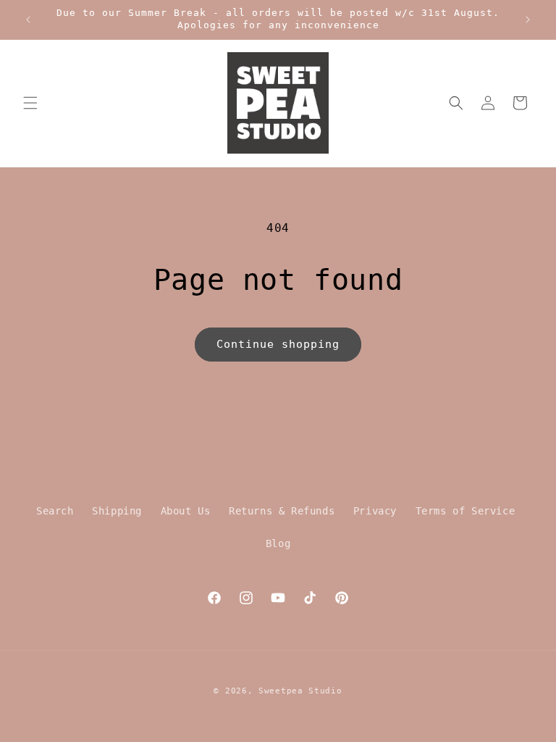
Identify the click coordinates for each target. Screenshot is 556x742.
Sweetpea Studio (300, 691)
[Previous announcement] (28, 20)
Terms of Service (465, 511)
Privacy (375, 511)
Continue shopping (278, 344)
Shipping (117, 511)
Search (55, 511)
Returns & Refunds (281, 511)
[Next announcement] (528, 20)
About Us (186, 511)
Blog (278, 543)
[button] (30, 103)
